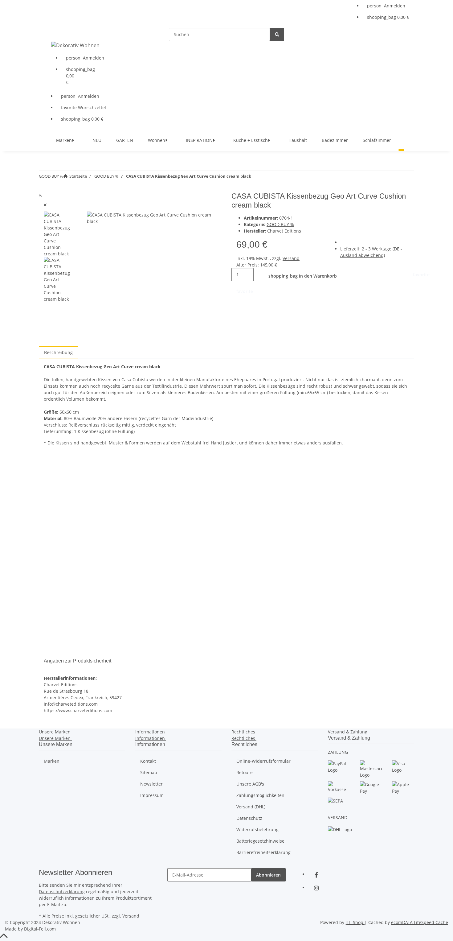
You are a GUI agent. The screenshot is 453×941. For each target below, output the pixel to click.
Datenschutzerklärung (62, 891)
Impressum (152, 795)
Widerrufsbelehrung (257, 829)
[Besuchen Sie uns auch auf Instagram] (316, 888)
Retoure (244, 772)
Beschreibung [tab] (58, 352)
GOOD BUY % (280, 224)
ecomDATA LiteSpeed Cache (419, 922)
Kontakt (148, 761)
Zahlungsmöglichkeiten (260, 795)
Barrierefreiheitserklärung (263, 852)
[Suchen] (277, 34)
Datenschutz (249, 818)
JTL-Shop (355, 922)
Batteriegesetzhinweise (260, 841)
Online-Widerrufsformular (263, 761)
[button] (388, 5)
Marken (51, 761)
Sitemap (148, 772)
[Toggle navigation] (51, 33)
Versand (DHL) (250, 807)
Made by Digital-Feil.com (30, 929)
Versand (291, 258)
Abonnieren (268, 875)
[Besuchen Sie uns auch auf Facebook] (316, 874)
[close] (45, 205)
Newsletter (151, 784)
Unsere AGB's (250, 784)
